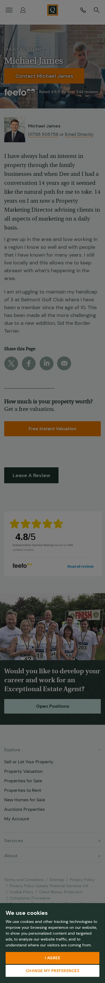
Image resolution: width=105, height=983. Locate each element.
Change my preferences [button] (53, 970)
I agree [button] (52, 957)
